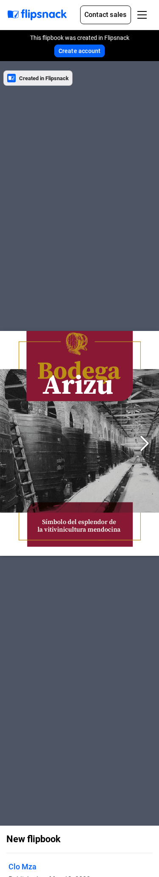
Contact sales (105, 15)
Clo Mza (22, 866)
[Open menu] (142, 15)
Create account (80, 51)
